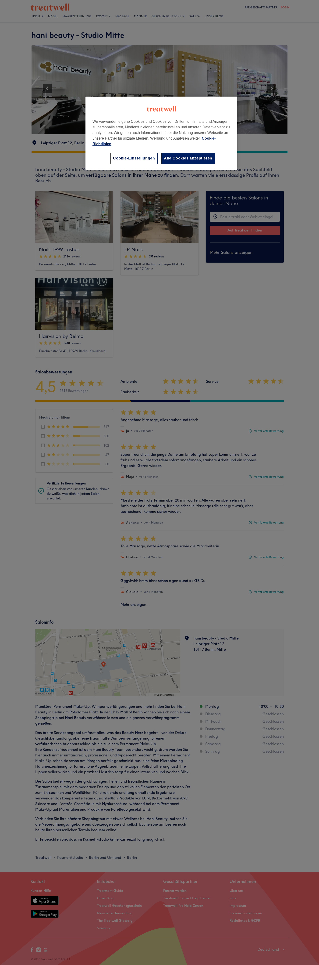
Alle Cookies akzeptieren (188, 158)
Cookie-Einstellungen (134, 158)
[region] (161, 133)
